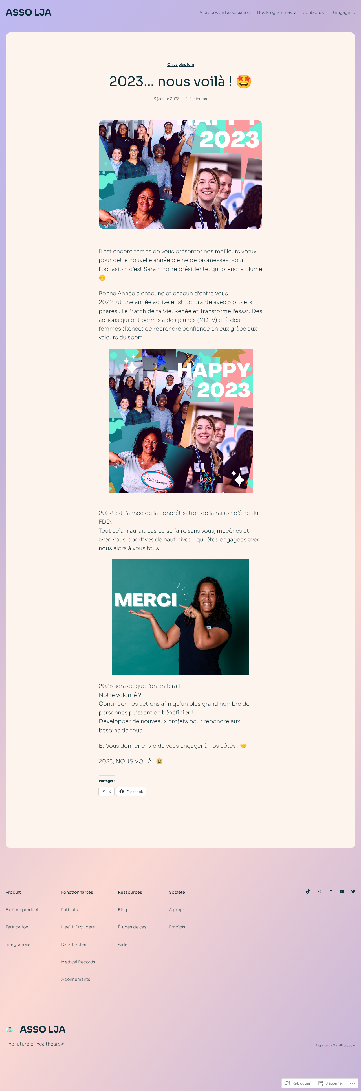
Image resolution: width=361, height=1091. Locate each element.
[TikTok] (308, 891)
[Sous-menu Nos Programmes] (294, 12)
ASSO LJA (29, 12)
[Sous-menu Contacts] (323, 12)
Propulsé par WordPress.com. (335, 1045)
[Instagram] (319, 891)
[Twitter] (353, 891)
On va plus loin (180, 64)
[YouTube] (342, 891)
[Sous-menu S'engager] (354, 12)
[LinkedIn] (330, 891)
